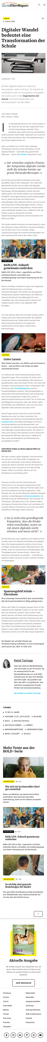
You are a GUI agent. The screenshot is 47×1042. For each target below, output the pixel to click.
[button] (43, 18)
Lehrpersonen (7, 422)
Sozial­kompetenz (22, 388)
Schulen (23, 154)
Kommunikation (33, 496)
